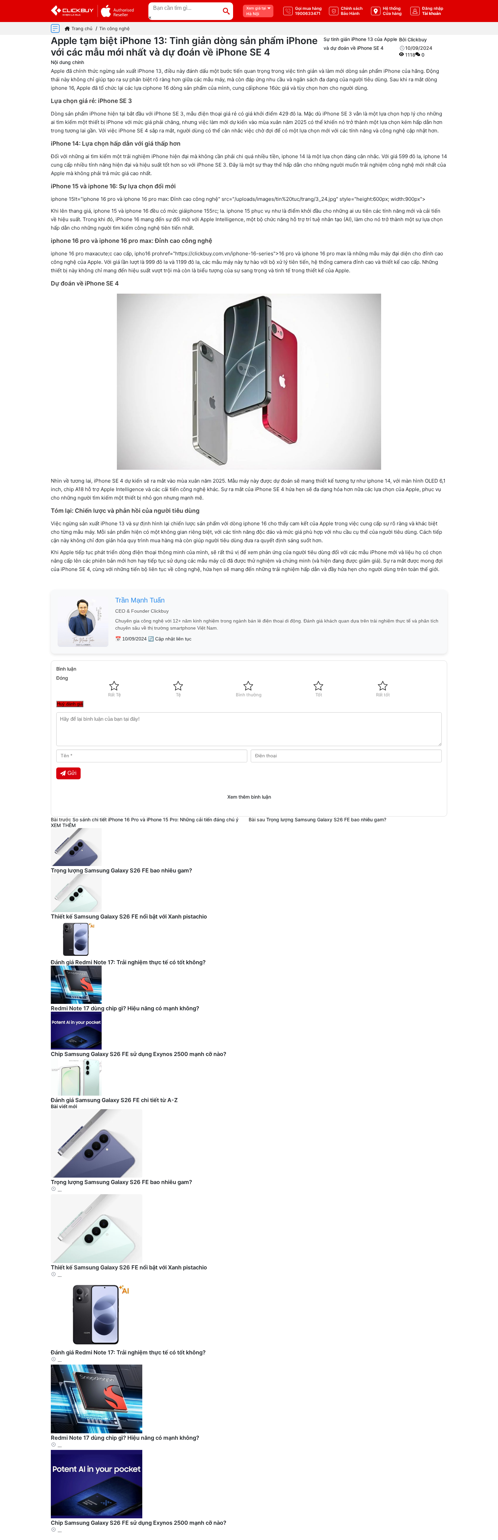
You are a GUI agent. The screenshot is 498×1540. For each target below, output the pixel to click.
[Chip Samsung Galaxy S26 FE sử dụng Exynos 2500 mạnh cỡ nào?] (96, 1516)
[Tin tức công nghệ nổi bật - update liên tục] (76, 864)
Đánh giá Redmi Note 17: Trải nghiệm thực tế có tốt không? (128, 962)
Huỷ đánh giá (70, 703)
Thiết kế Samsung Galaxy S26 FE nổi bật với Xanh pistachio (129, 916)
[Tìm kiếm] (226, 11)
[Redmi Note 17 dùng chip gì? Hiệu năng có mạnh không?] (96, 1431)
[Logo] (92, 11)
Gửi (72, 773)
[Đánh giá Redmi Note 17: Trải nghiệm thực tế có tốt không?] (96, 1346)
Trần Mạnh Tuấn (140, 600)
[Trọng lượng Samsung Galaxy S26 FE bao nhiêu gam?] (96, 1176)
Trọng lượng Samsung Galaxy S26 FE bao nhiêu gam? (326, 819)
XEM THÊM (63, 825)
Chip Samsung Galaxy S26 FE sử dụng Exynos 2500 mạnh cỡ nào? (138, 1054)
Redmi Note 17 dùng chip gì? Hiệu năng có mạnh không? (125, 1008)
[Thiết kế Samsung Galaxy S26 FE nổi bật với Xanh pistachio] (96, 1261)
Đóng (62, 678)
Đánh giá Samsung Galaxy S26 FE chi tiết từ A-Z (114, 1100)
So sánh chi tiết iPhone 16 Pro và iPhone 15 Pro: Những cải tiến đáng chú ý (155, 819)
